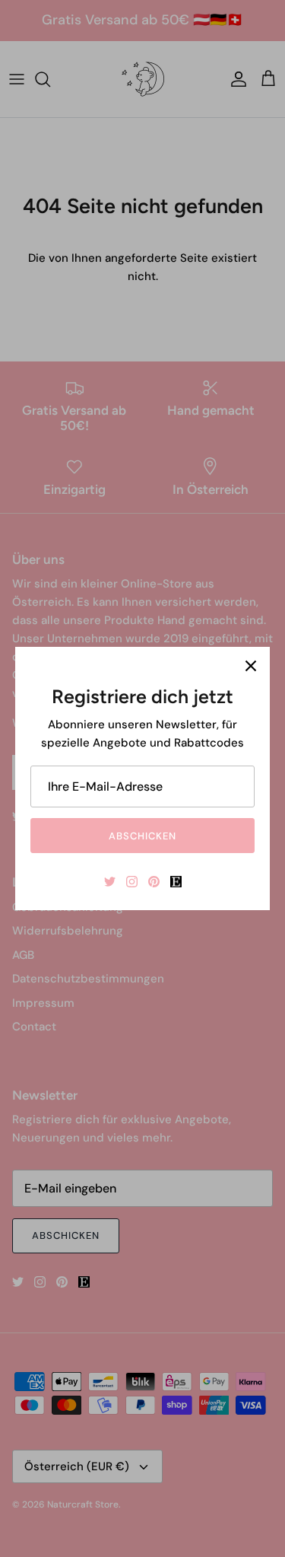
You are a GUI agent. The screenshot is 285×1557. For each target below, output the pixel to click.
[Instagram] (132, 881)
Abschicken (142, 835)
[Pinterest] (154, 881)
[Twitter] (110, 881)
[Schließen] (251, 666)
